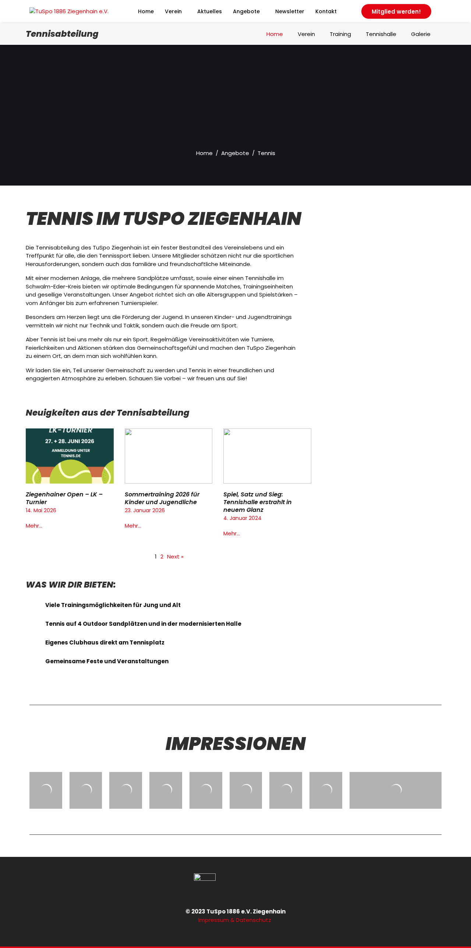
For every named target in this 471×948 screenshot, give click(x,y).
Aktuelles (209, 11)
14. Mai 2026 (41, 510)
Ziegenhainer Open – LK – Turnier (64, 498)
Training (340, 34)
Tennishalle (381, 34)
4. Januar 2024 (242, 518)
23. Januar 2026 (145, 510)
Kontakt (326, 11)
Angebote (246, 11)
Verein (173, 11)
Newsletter (289, 11)
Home (146, 11)
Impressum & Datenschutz (235, 920)
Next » (175, 556)
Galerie (421, 34)
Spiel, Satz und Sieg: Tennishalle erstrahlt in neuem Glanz (257, 502)
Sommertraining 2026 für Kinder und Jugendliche (162, 498)
